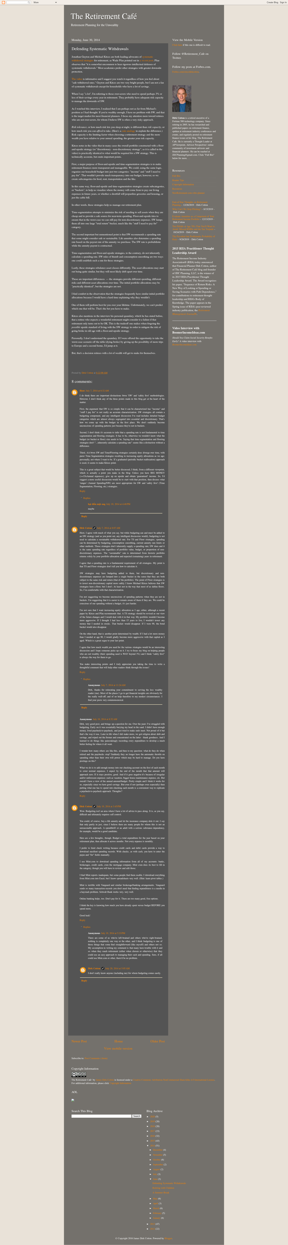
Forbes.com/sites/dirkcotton (185, 71)
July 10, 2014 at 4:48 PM (118, 504)
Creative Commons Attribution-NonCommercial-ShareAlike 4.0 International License (173, 1079)
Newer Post (79, 1041)
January (157, 1217)
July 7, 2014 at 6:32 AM (97, 390)
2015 (153, 1140)
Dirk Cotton (86, 528)
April (156, 1203)
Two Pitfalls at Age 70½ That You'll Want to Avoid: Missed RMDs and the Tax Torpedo (193, 228)
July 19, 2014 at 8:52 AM (105, 719)
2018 (153, 1126)
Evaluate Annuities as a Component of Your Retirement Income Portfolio (193, 218)
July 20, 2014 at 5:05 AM (117, 968)
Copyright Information (183, 184)
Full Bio (176, 175)
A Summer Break (160, 1192)
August (156, 1169)
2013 (153, 1223)
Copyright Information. (121, 1083)
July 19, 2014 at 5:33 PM (113, 933)
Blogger (168, 1238)
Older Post (157, 1041)
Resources (177, 188)
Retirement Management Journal (191, 312)
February (157, 1213)
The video (77, 79)
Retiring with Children (163, 1187)
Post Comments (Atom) (96, 1058)
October (157, 1159)
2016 (153, 1135)
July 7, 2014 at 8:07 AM (108, 527)
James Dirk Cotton (105, 1079)
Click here (177, 44)
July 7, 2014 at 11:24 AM (113, 685)
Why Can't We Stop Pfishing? (186, 209)
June (155, 1179)
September (158, 1164)
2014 (153, 1145)
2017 (153, 1131)
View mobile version (118, 1048)
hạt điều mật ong (96, 504)
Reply (82, 491)
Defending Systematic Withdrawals (169, 1183)
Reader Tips (178, 180)
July (155, 1174)
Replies (86, 498)
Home (118, 1041)
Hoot (82, 390)
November (158, 1154)
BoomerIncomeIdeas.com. (184, 344)
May (155, 1198)
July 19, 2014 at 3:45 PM (109, 806)
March (156, 1208)
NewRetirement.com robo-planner (188, 192)
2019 (153, 1121)
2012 (153, 1228)
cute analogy (128, 130)
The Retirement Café (104, 15)
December (158, 1149)
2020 (153, 1116)
